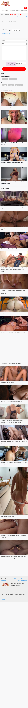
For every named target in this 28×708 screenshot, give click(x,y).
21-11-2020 (4, 29)
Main (2, 14)
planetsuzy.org (10, 578)
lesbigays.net (24, 578)
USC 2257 (3, 598)
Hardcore (7, 14)
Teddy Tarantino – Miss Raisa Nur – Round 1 (12, 313)
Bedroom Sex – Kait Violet (7, 370)
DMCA (7, 598)
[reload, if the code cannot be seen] (11, 64)
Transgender (12, 79)
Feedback (3, 599)
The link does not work (22, 16)
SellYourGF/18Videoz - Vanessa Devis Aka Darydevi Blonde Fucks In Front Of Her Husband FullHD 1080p (14, 269)
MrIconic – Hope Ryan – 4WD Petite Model (11, 389)
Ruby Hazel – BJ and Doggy (8, 504)
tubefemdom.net (12, 10)
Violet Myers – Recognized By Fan (9, 248)
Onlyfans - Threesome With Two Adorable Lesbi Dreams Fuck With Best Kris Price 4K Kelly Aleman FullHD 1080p (13, 292)
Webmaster (24, 598)
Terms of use (18, 598)
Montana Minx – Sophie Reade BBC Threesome (13, 332)
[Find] (25, 8)
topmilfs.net (3, 580)
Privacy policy (12, 598)
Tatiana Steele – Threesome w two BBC (11, 351)
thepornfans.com (18, 12)
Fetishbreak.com (19, 10)
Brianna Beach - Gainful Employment (10, 124)
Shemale (4, 85)
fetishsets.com (17, 578)
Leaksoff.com (24, 12)
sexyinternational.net (22, 580)
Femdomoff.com (5, 10)
